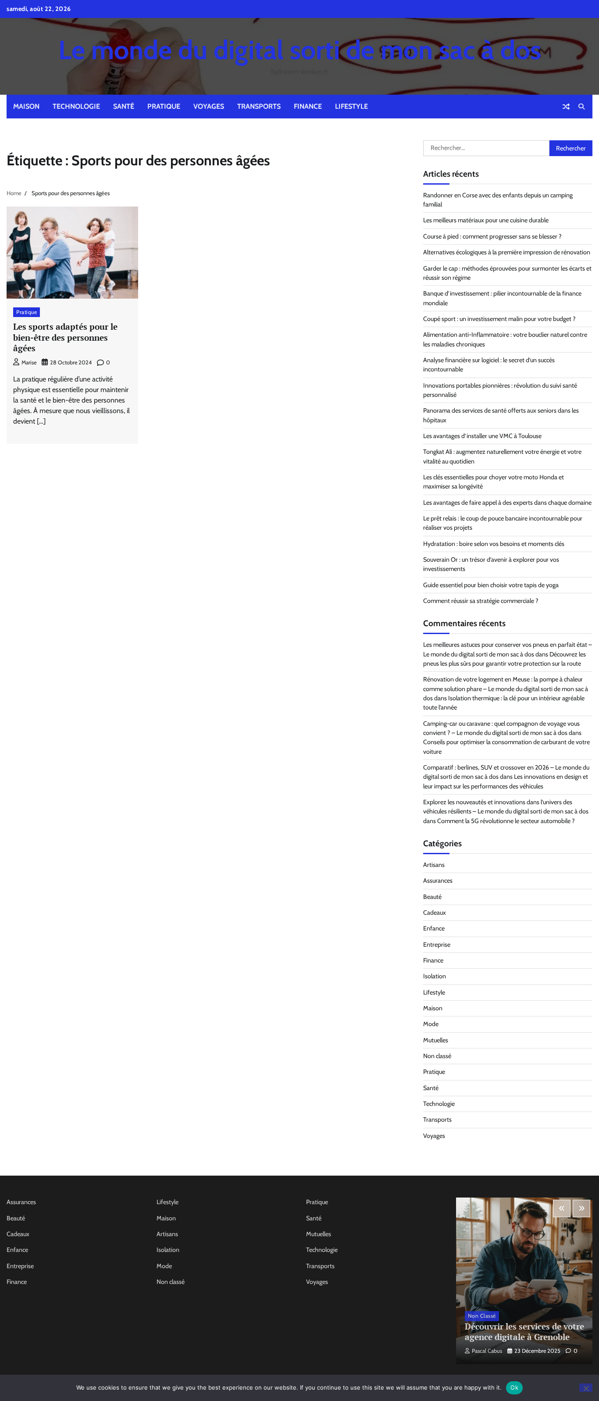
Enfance (434, 928)
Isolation (434, 976)
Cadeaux (434, 912)
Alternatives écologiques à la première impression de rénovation (506, 252)
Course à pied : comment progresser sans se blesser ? (492, 236)
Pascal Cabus (487, 1351)
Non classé (437, 1056)
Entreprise (436, 944)
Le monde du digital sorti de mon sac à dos (299, 50)
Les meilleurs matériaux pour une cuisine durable (486, 220)
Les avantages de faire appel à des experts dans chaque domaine (507, 502)
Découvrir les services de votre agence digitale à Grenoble (524, 1332)
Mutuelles (435, 1040)
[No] (585, 1387)
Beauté (432, 897)
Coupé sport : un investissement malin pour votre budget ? (499, 319)
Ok (514, 1387)
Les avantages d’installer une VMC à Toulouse (482, 436)
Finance (308, 106)
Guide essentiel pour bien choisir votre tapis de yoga (491, 585)
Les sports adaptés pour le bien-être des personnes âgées (65, 337)
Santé (123, 106)
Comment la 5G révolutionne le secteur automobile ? (506, 821)
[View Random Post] (566, 106)
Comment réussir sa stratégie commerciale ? (480, 601)
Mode (431, 1024)
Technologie (76, 106)
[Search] (581, 106)
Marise (28, 362)
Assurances (438, 880)
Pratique (163, 106)
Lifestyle (351, 106)
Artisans (434, 865)
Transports (259, 106)
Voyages (208, 106)
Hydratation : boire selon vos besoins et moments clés (493, 544)
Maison (26, 106)
